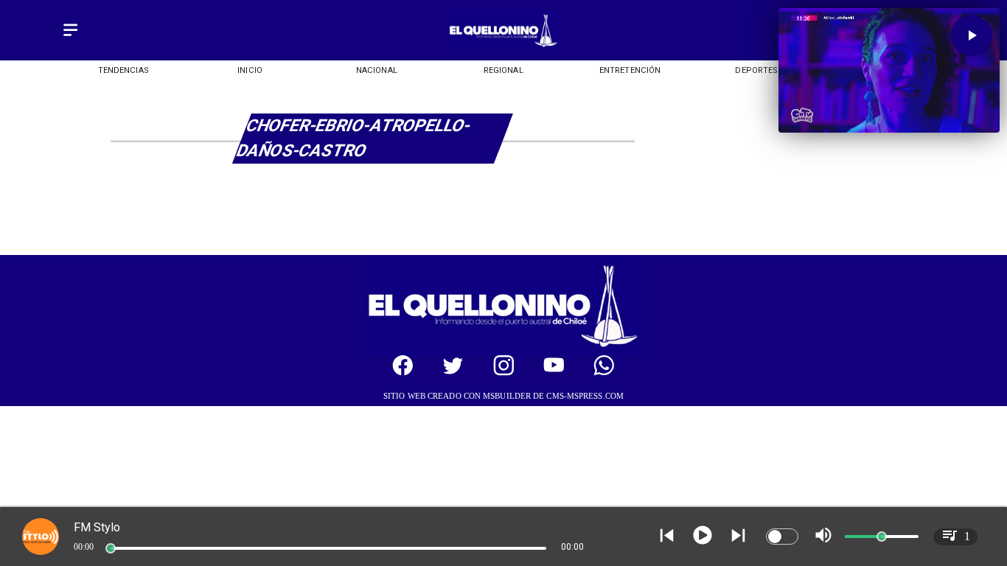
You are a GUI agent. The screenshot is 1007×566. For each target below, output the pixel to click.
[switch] (782, 536)
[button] (971, 35)
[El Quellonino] (70, 37)
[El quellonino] (503, 46)
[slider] (110, 548)
